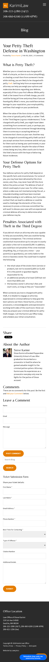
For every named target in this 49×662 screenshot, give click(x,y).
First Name (7, 487)
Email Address (9, 508)
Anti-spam (32, 646)
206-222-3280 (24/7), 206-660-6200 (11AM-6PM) (23, 626)
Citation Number (9, 551)
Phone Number (9, 519)
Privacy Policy (21, 646)
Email (5, 416)
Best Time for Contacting (13, 530)
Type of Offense (10, 540)
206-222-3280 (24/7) (15, 11)
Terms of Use (8, 646)
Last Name (7, 498)
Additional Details (9, 562)
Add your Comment (15, 393)
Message (6, 427)
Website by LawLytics (11, 650)
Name (5, 405)
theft (10, 83)
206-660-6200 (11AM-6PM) (20, 16)
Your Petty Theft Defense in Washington (24, 48)
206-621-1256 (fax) (11, 629)
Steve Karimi (16, 55)
